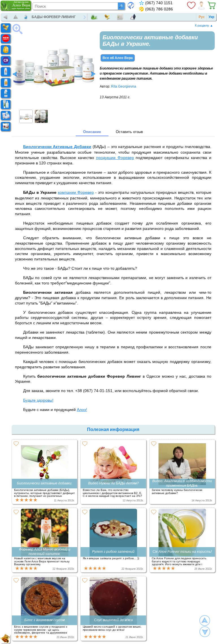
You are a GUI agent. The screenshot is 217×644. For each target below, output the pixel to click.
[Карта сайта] (5, 638)
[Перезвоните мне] (131, 5)
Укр (211, 17)
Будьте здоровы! (38, 400)
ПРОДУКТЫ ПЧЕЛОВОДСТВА (10, 83)
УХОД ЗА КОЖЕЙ (10, 116)
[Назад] (6, 17)
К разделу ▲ (204, 25)
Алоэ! (82, 409)
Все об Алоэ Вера (118, 58)
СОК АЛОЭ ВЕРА (10, 50)
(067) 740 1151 (159, 3)
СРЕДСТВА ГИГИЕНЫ (10, 104)
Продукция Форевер (108, 17)
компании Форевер (76, 192)
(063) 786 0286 (159, 9)
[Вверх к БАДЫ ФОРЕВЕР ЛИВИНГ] (16, 17)
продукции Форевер (115, 157)
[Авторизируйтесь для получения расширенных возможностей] (201, 5)
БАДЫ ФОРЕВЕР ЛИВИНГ (54, 17)
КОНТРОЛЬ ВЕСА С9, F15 (10, 61)
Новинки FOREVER (10, 39)
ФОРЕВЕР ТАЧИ (10, 127)
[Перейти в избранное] (191, 5)
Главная (96, 17)
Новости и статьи (121, 17)
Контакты (134, 17)
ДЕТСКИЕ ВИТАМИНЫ (10, 72)
